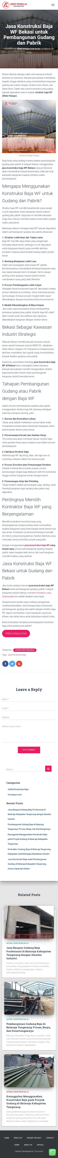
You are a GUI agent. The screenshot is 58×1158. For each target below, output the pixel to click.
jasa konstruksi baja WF (37, 545)
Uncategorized (15, 795)
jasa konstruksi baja (17, 655)
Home (6, 1138)
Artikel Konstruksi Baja (24, 650)
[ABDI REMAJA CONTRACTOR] (16, 4)
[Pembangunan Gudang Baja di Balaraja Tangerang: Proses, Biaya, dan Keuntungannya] (29, 998)
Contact (50, 1138)
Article (40, 1145)
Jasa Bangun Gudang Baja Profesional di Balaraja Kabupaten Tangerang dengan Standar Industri (29, 814)
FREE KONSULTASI (16, 633)
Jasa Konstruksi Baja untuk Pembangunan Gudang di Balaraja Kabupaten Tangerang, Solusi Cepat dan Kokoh (27, 864)
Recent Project (34, 1138)
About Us (28, 1145)
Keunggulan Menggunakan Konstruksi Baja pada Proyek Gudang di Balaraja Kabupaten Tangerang (28, 839)
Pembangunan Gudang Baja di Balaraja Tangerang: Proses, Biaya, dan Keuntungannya (28, 1027)
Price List (18, 1138)
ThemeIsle (38, 1151)
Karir (16, 1145)
